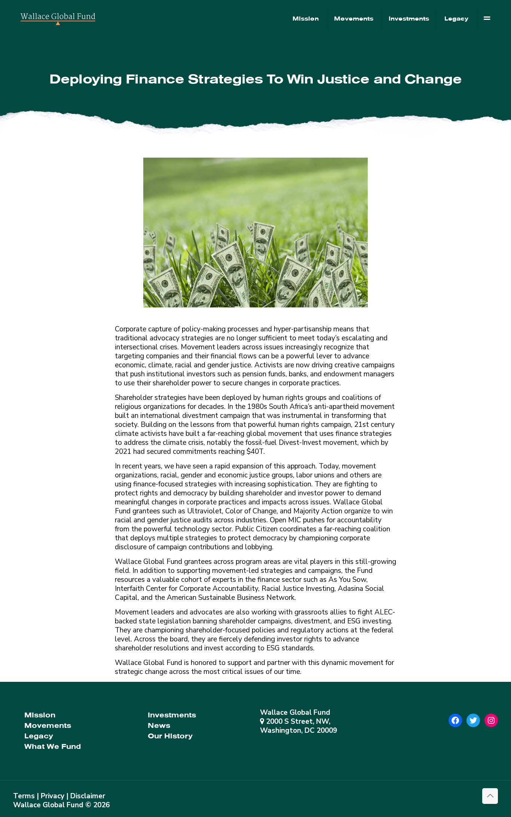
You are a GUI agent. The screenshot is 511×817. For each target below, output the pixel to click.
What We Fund (52, 746)
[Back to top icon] (490, 796)
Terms (24, 796)
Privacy (52, 796)
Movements (47, 725)
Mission (39, 715)
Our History (170, 735)
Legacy (38, 735)
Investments (172, 715)
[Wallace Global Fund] (58, 18)
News (159, 725)
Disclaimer (87, 796)
